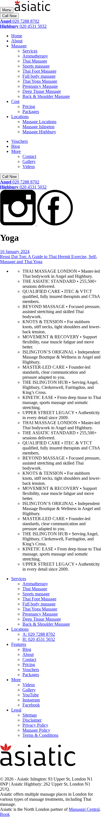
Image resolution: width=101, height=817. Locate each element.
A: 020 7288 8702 (38, 634)
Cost (15, 101)
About (16, 40)
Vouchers (19, 141)
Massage (19, 45)
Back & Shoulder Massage (46, 96)
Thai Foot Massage (39, 71)
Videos (28, 166)
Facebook (31, 705)
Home (16, 35)
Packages (30, 111)
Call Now (9, 16)
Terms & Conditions (40, 735)
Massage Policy (36, 730)
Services (29, 51)
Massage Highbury (39, 131)
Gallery (29, 161)
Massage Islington (38, 126)
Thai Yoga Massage (39, 81)
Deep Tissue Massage (41, 91)
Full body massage (39, 76)
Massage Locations (39, 121)
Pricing (28, 106)
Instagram (31, 699)
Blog (15, 146)
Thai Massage (34, 61)
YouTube (30, 694)
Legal (16, 710)
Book (5, 814)
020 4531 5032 (23, 26)
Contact (29, 156)
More (16, 151)
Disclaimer (32, 720)
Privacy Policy (35, 725)
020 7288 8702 (19, 21)
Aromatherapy (35, 56)
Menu (6, 10)
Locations (20, 116)
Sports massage (36, 66)
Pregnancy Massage (40, 86)
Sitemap (29, 715)
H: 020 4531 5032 (38, 639)
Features (18, 644)
